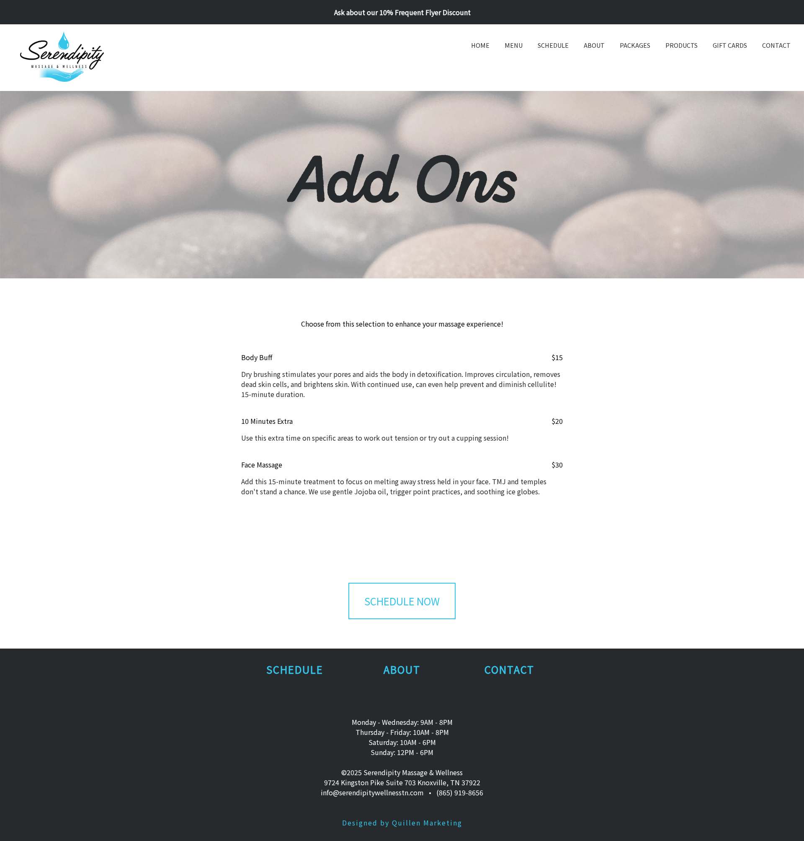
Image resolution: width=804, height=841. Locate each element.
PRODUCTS (681, 45)
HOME (480, 45)
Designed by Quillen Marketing (402, 823)
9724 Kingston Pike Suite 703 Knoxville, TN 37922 (402, 782)
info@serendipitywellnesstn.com (372, 792)
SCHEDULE (553, 45)
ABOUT (594, 45)
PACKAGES (635, 45)
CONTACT (776, 45)
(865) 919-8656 (459, 792)
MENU (514, 45)
